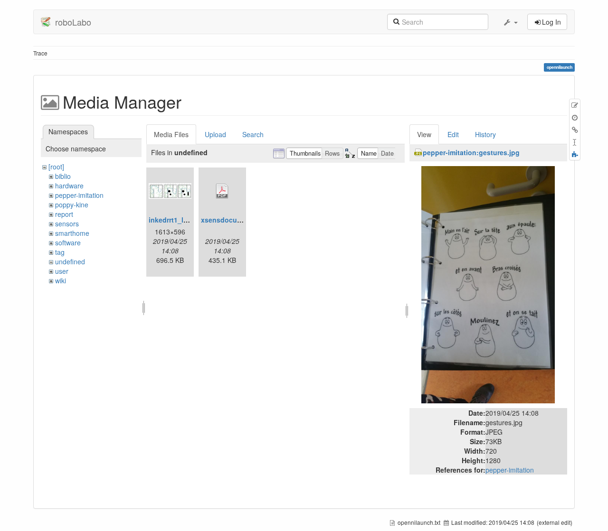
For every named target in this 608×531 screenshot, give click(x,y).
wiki (60, 280)
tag (60, 252)
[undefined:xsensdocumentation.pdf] (222, 191)
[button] (510, 22)
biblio (63, 176)
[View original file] (488, 284)
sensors (67, 223)
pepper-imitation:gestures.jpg (471, 152)
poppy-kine (71, 204)
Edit (453, 134)
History (485, 134)
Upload (215, 134)
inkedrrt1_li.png (174, 219)
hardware (69, 185)
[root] (56, 166)
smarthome (72, 233)
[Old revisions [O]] (575, 117)
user (61, 271)
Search (253, 134)
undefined (70, 261)
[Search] (396, 21)
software (68, 242)
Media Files (171, 134)
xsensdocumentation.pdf (242, 219)
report (64, 214)
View (424, 134)
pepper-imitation (79, 195)
